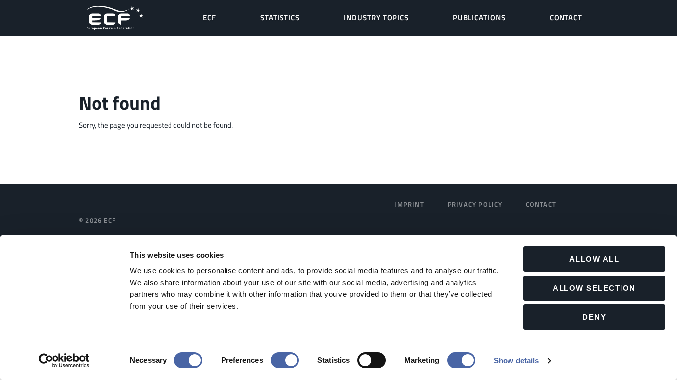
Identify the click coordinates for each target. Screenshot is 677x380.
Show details (516, 360)
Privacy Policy (475, 204)
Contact (541, 204)
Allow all (594, 259)
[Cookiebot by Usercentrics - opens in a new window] (64, 360)
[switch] (285, 360)
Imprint (409, 204)
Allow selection (594, 288)
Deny (594, 317)
